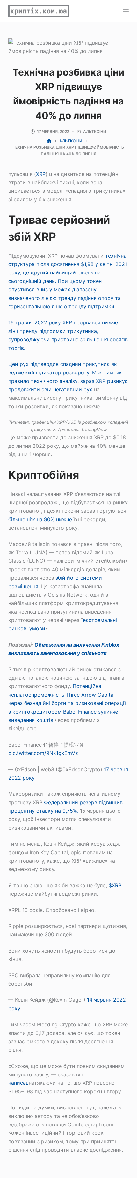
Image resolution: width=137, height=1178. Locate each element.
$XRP (115, 885)
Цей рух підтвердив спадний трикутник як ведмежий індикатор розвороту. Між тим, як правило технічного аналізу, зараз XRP (65, 372)
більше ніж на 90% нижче (40, 519)
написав (18, 1083)
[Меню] (126, 11)
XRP (41, 174)
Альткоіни (94, 131)
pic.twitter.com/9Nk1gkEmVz (43, 753)
